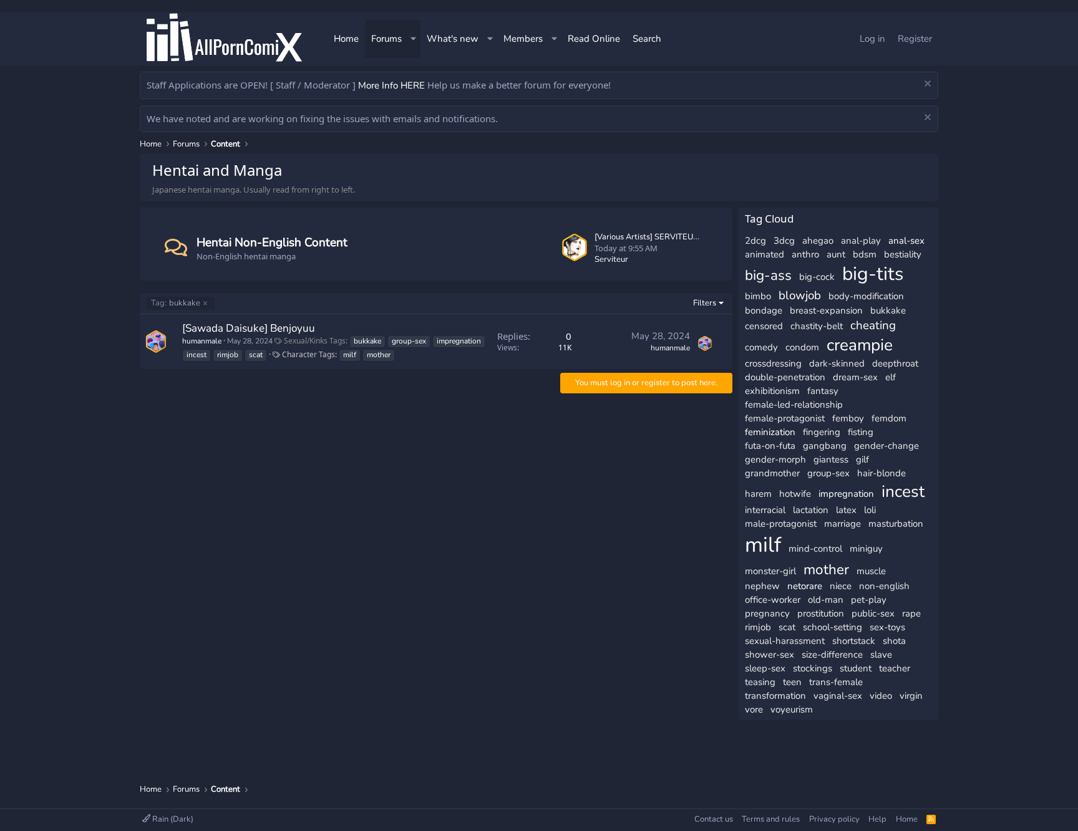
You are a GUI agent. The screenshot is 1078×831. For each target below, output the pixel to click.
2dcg (755, 240)
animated (764, 254)
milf (349, 355)
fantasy (822, 391)
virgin (911, 695)
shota (894, 641)
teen (792, 682)
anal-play (861, 240)
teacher (894, 668)
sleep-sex (765, 668)
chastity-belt (816, 326)
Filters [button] (704, 303)
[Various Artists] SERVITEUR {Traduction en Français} (692, 237)
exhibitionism (772, 391)
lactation (810, 510)
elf (890, 377)
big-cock (817, 277)
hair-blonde (881, 473)
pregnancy (767, 613)
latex (846, 510)
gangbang (825, 446)
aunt (836, 254)
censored (764, 326)
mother (379, 355)
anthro (805, 254)
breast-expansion (826, 310)
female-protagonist (785, 418)
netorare (804, 586)
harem (758, 494)
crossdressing (773, 363)
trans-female (836, 682)
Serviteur (611, 259)
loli (870, 510)
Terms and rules (771, 819)
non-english (884, 586)
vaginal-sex (837, 695)
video (881, 695)
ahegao (817, 240)
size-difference (832, 654)
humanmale (201, 341)
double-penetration (785, 377)
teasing (760, 682)
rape (911, 613)
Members (523, 38)
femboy (848, 418)
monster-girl (770, 571)
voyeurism (791, 709)
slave (881, 654)
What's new (452, 38)
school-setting (832, 627)
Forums (386, 38)
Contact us (713, 819)
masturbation (895, 523)
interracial (765, 510)
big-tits (872, 274)
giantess (830, 459)
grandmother (772, 473)
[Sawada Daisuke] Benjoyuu (248, 328)
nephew (762, 586)
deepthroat (895, 363)
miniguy (866, 548)
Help (877, 819)
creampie (860, 345)
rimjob (227, 355)
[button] (414, 39)
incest (196, 355)
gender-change (886, 446)
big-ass (768, 275)
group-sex (409, 341)
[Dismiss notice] (926, 85)
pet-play (868, 599)
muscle (871, 571)
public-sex (873, 613)
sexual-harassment (785, 641)
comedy (761, 347)
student (856, 668)
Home (346, 38)
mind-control (815, 548)
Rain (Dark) (171, 819)
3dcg (784, 240)
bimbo (758, 296)
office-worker (772, 599)
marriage (842, 523)
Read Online (594, 38)
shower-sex (769, 654)
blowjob (800, 295)
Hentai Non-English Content (272, 242)
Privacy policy (834, 819)
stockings (812, 668)
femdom (889, 418)
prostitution (820, 613)
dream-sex (855, 377)
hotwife (795, 494)
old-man (825, 599)
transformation (775, 695)
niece (841, 586)
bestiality (902, 254)
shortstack (853, 641)
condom (802, 347)
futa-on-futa (770, 446)
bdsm (864, 254)
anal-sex (906, 240)
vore (754, 709)
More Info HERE (391, 85)
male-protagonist (781, 523)
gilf (862, 459)
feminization (770, 432)
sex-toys (887, 627)
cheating (873, 325)
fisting (860, 432)
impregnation (459, 341)
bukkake (175, 303)
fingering (821, 432)
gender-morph (775, 459)
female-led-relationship (794, 404)
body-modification (866, 296)
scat (256, 355)
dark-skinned (837, 363)
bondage (763, 310)
